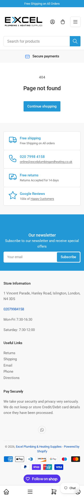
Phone (8, 371)
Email (8, 365)
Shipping (10, 359)
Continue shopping (42, 106)
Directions (12, 378)
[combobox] (42, 41)
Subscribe (68, 257)
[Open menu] (75, 22)
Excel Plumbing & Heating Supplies (39, 446)
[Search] (75, 41)
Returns (9, 353)
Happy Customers (42, 199)
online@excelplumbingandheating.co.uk (46, 162)
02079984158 (14, 309)
